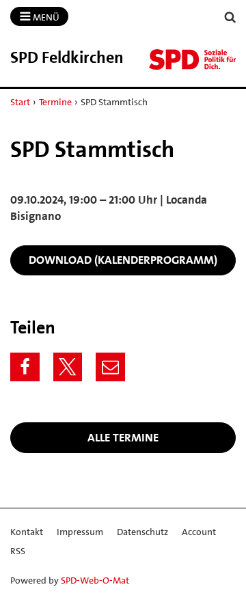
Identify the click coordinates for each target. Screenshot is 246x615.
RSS (17, 551)
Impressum (80, 531)
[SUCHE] (230, 17)
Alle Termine (123, 437)
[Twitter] (68, 367)
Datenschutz (142, 531)
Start (20, 102)
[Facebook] (25, 367)
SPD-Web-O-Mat (95, 580)
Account (199, 531)
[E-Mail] (110, 367)
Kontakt (26, 531)
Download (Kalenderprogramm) (123, 259)
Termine (55, 102)
